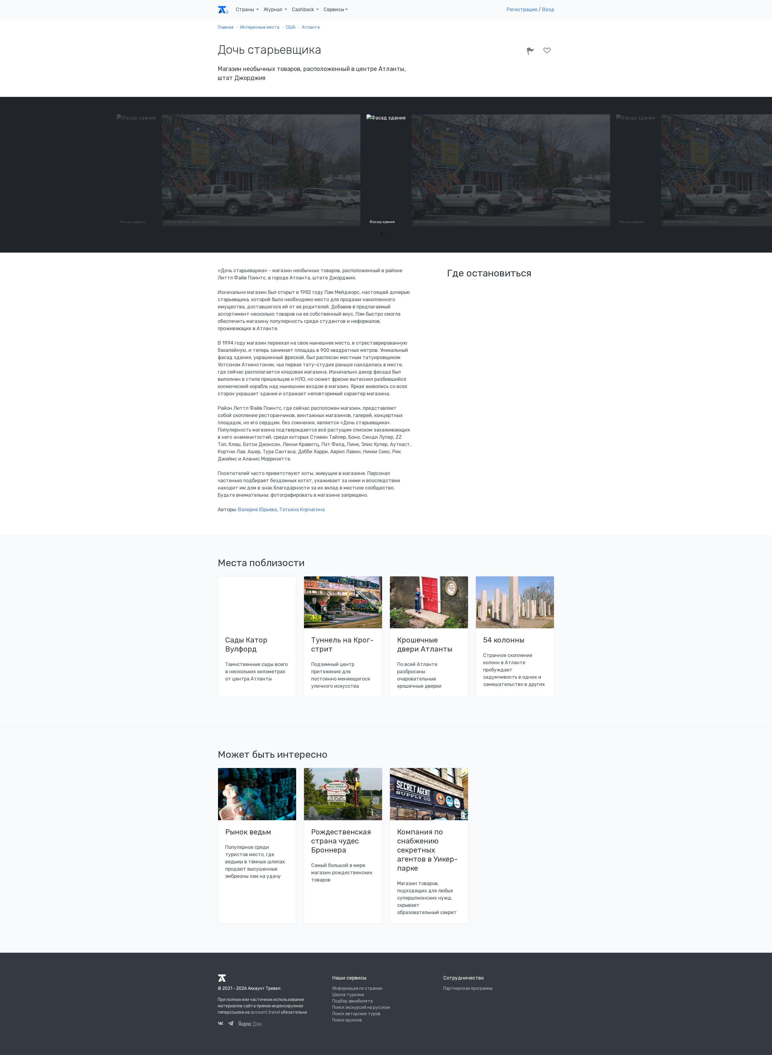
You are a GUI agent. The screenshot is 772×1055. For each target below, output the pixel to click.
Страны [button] (245, 9)
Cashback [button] (303, 9)
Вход (548, 9)
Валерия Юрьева (257, 509)
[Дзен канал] (250, 1023)
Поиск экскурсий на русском (361, 1007)
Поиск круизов (347, 1020)
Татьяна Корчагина (302, 509)
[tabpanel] (386, 170)
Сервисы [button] (334, 9)
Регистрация (522, 9)
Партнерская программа (467, 988)
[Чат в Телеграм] (230, 1024)
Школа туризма (348, 994)
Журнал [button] (273, 9)
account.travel (265, 1012)
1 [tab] (381, 234)
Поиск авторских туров (356, 1013)
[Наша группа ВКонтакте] (220, 1024)
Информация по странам (357, 988)
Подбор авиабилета (352, 1001)
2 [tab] (391, 234)
